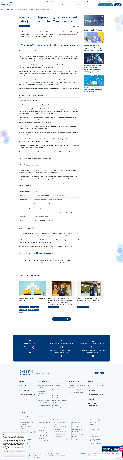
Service (51, 5)
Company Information (73, 5)
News (90, 381)
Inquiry (117, 5)
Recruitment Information (79, 1)
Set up (118, 458)
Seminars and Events (88, 5)
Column (48, 1)
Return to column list (61, 319)
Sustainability (66, 1)
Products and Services (24, 26)
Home (37, 5)
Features (43, 5)
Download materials (104, 5)
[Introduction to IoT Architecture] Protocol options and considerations (42, 263)
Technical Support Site (105, 1)
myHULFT (92, 1)
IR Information (56, 1)
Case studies (61, 5)
